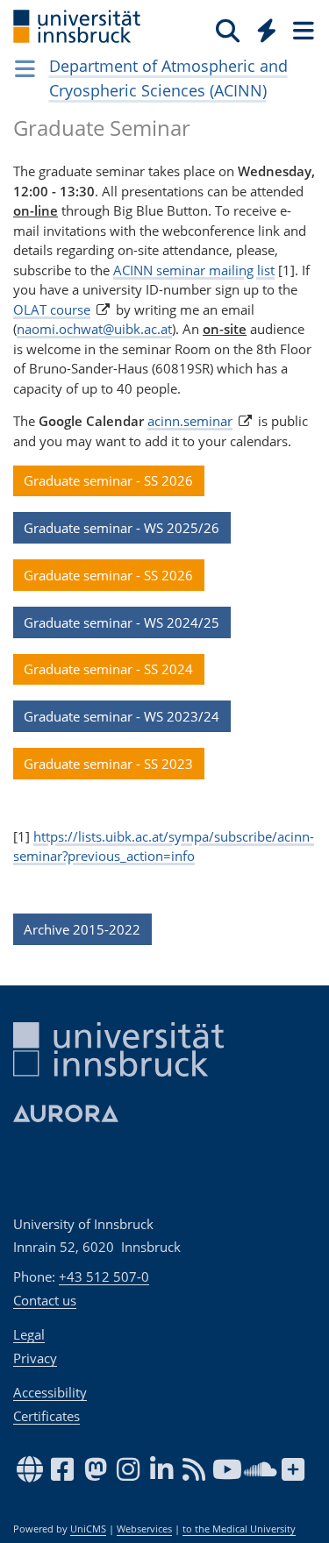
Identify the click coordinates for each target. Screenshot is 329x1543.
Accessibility (50, 1392)
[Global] (262, 27)
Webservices (144, 1529)
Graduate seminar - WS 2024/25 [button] (121, 622)
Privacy (35, 1358)
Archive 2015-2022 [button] (82, 929)
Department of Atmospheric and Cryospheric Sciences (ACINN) (168, 78)
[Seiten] (302, 29)
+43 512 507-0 (104, 1276)
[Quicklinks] (267, 29)
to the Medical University (239, 1529)
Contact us (44, 1300)
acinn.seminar (189, 421)
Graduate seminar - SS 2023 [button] (108, 763)
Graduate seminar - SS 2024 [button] (108, 669)
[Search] (227, 29)
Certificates (46, 1416)
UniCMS (88, 1529)
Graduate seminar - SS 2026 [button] (108, 480)
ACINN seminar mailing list (194, 270)
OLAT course (51, 309)
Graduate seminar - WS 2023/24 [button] (121, 716)
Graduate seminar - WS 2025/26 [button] (121, 528)
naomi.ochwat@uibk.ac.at (94, 329)
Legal (29, 1334)
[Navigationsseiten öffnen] (25, 68)
